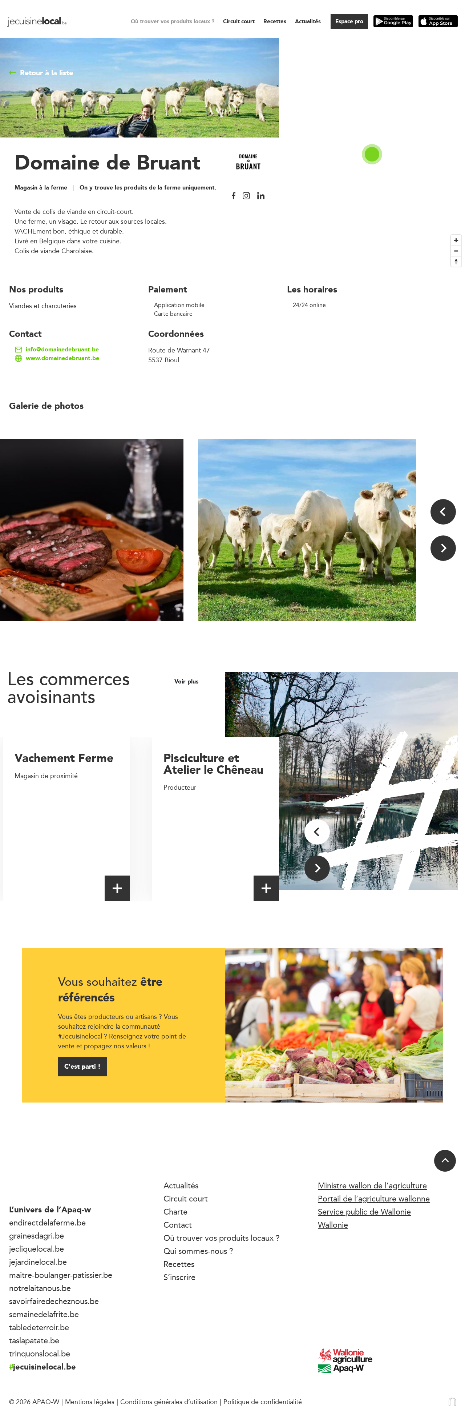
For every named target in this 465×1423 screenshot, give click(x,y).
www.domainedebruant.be (62, 358)
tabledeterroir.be (39, 1327)
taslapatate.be (34, 1340)
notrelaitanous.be (40, 1288)
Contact (177, 1225)
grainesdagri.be (36, 1235)
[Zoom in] (456, 240)
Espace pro (349, 21)
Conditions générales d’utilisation (169, 1401)
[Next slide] (443, 548)
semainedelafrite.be (44, 1314)
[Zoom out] (456, 251)
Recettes (274, 21)
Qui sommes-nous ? (198, 1251)
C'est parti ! (82, 1066)
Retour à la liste (46, 72)
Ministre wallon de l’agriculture (372, 1185)
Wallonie (333, 1225)
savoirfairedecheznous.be (54, 1301)
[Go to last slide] (443, 512)
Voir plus (187, 681)
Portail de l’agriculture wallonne (374, 1198)
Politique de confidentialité (262, 1401)
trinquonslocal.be (39, 1353)
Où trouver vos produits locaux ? (172, 21)
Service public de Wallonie (364, 1211)
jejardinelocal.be (38, 1262)
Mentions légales (89, 1401)
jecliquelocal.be (36, 1249)
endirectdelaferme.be (47, 1222)
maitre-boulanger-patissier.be (60, 1275)
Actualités (308, 21)
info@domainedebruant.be (62, 349)
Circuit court (239, 21)
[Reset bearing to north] (456, 261)
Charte (175, 1211)
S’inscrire (179, 1277)
